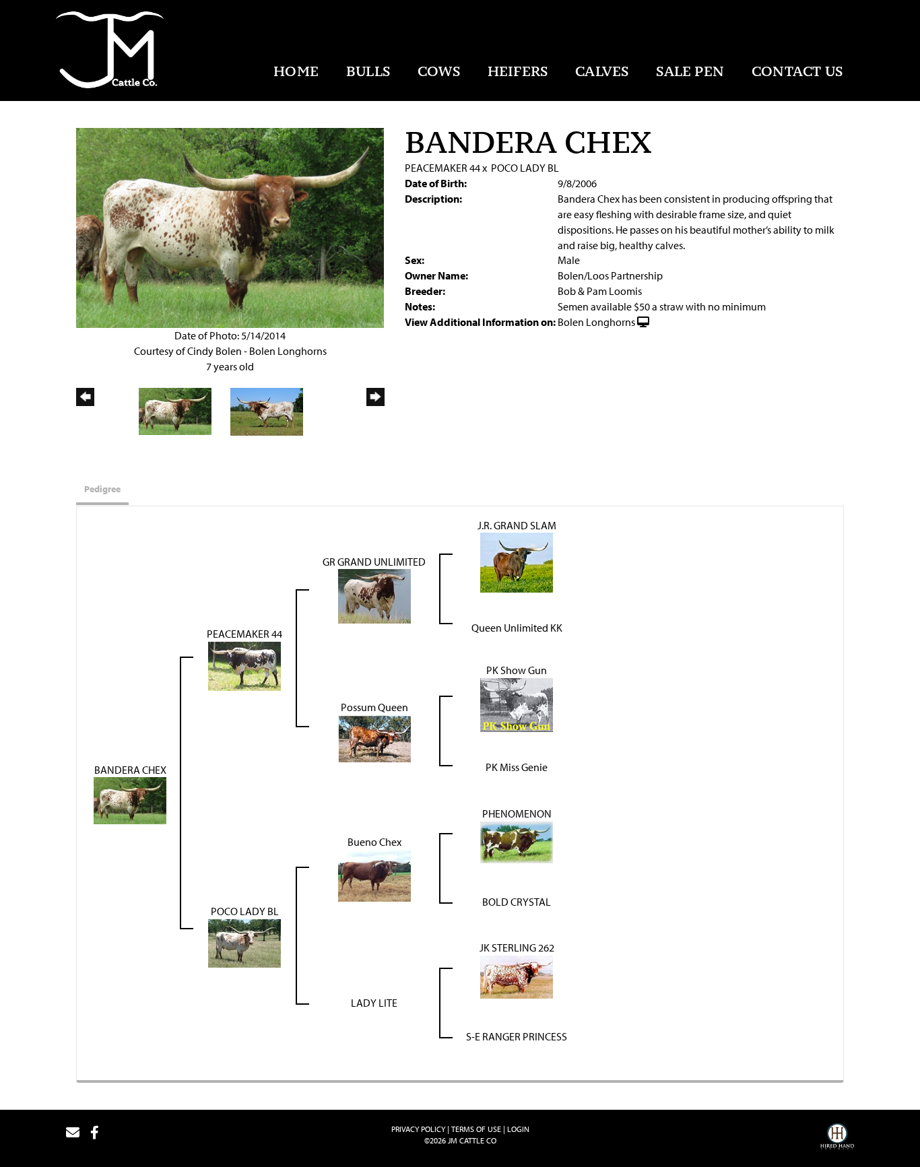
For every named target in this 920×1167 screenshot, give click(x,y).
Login (518, 1129)
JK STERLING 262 (517, 947)
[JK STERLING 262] (516, 975)
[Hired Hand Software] (837, 1138)
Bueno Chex (374, 841)
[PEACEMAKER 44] (244, 664)
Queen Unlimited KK (516, 627)
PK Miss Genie (517, 767)
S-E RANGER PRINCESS (516, 1036)
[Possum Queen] (374, 737)
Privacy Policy (418, 1129)
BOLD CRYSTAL (516, 901)
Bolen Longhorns (596, 322)
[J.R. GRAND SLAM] (516, 561)
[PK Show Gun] (516, 703)
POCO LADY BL (525, 167)
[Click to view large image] (230, 226)
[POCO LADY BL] (244, 942)
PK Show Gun (516, 670)
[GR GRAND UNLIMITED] (374, 595)
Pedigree (102, 489)
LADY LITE (374, 1002)
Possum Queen (374, 707)
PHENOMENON (517, 813)
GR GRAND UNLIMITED (374, 561)
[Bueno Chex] (374, 874)
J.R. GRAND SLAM (517, 525)
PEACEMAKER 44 (442, 167)
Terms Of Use (476, 1129)
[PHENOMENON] (516, 841)
